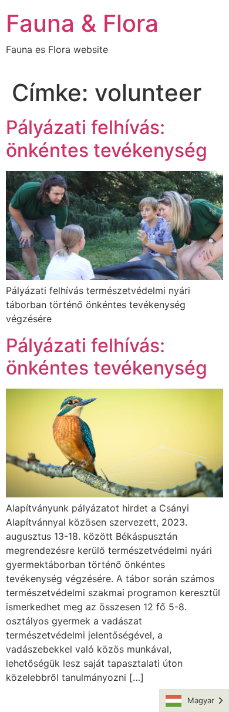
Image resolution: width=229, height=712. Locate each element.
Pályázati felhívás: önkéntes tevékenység (106, 138)
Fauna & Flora (82, 23)
